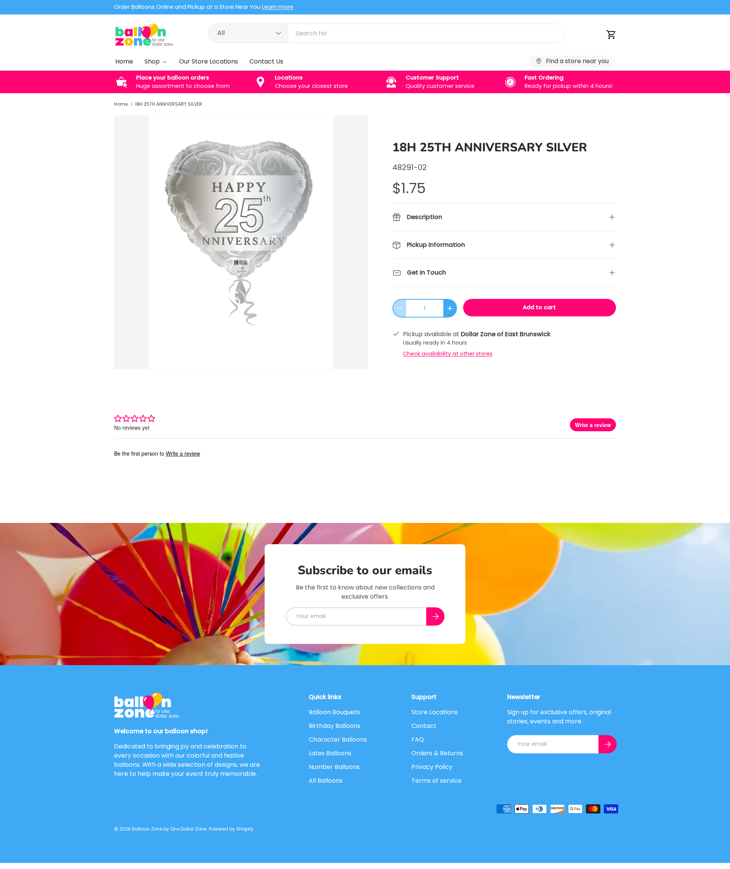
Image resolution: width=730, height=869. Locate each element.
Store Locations (434, 712)
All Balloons (326, 780)
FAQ (417, 739)
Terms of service (436, 780)
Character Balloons (338, 739)
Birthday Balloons (334, 725)
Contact (423, 725)
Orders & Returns (437, 753)
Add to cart (539, 307)
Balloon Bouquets (334, 712)
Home (124, 61)
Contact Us (266, 61)
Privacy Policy (431, 767)
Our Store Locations (208, 61)
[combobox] (386, 33)
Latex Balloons (330, 753)
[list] (241, 242)
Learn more (277, 7)
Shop (152, 61)
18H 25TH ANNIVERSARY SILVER (168, 104)
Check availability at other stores (447, 353)
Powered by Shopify (231, 829)
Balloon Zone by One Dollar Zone (169, 829)
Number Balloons (334, 767)
